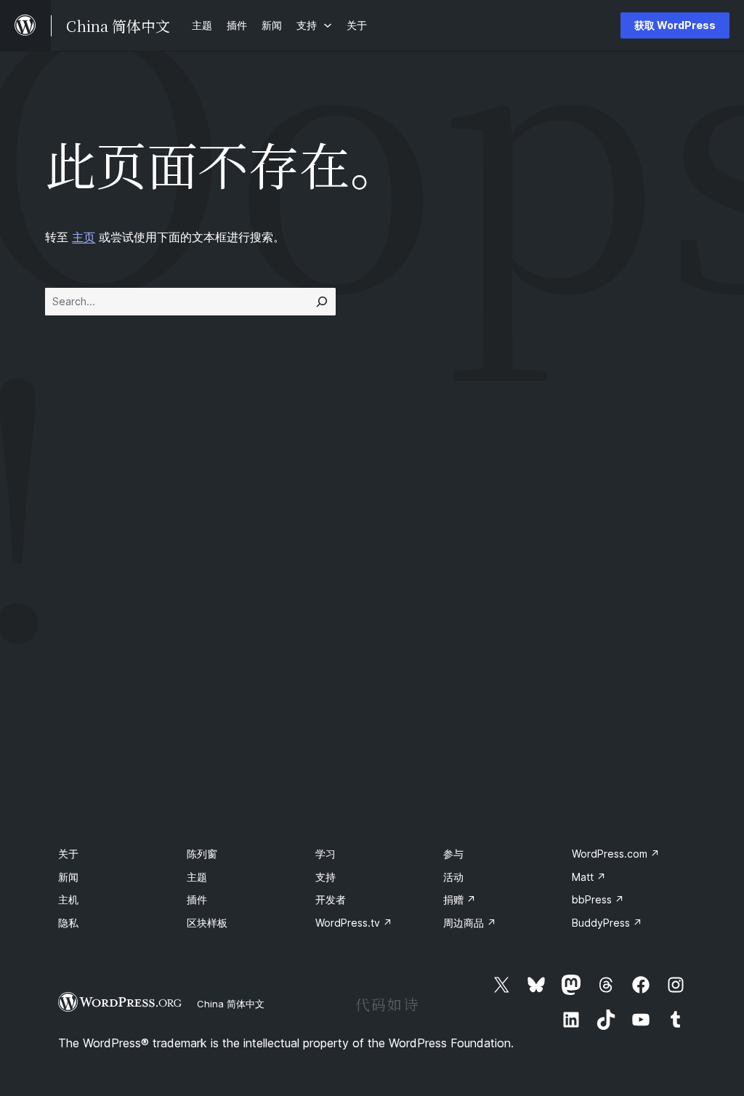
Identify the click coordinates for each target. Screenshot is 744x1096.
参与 (453, 853)
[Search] (322, 301)
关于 (68, 853)
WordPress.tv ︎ (353, 922)
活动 (453, 877)
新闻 (68, 877)
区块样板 (207, 922)
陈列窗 (202, 853)
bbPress (598, 899)
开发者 (330, 899)
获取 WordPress (675, 25)
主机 (68, 899)
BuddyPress (607, 922)
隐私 (68, 922)
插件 (197, 899)
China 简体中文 (230, 1004)
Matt (589, 877)
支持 (325, 877)
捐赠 (459, 899)
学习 (325, 853)
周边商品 (469, 922)
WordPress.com (616, 853)
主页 (83, 237)
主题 (197, 877)
